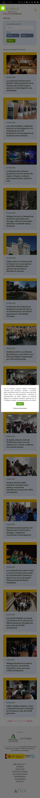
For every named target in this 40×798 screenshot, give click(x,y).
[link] (3, 8)
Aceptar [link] (20, 404)
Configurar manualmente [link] (20, 408)
